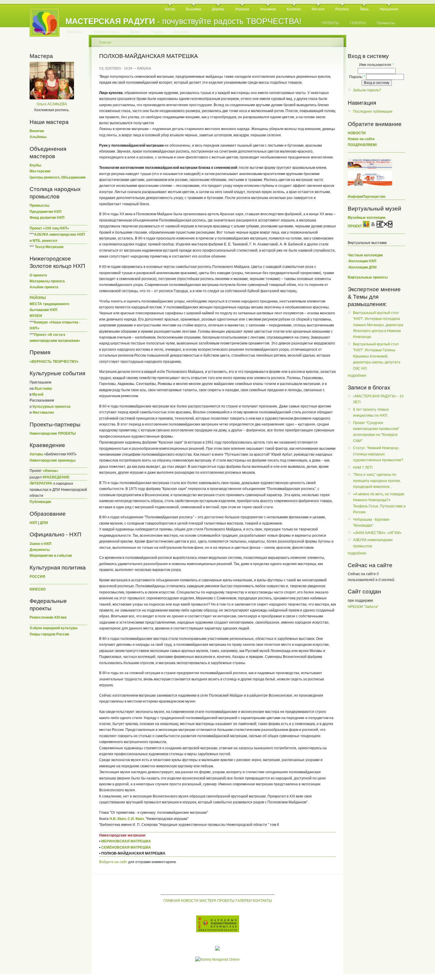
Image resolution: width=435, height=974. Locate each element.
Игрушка (242, 9)
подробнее (357, 375)
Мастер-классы (106, 32)
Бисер (170, 9)
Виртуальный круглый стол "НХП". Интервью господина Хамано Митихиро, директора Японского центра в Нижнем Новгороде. (378, 325)
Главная (105, 42)
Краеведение (44, 32)
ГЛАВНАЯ (171, 901)
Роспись (342, 9)
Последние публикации (372, 111)
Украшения (388, 9)
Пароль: (357, 77)
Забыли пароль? (367, 90)
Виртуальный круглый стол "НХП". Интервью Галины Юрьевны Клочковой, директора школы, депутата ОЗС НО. (376, 356)
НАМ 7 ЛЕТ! (363, 467)
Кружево (294, 9)
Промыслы (386, 23)
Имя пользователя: (376, 65)
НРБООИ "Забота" (363, 607)
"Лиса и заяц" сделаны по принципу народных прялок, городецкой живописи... (377, 481)
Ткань (364, 9)
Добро (135, 32)
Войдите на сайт (113, 862)
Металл (318, 9)
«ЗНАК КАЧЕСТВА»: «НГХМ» (377, 533)
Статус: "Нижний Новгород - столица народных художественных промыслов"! (378, 454)
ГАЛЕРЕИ (358, 23)
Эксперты (74, 32)
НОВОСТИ (190, 901)
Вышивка (193, 9)
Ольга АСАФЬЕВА (52, 104)
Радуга (157, 32)
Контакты (181, 32)
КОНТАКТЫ (262, 901)
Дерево (218, 9)
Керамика (268, 9)
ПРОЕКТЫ (330, 23)
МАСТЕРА (207, 901)
